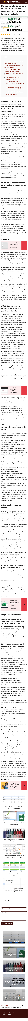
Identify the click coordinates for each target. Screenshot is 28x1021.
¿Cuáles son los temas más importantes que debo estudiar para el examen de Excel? (15, 83)
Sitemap (9, 1014)
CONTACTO (4, 1014)
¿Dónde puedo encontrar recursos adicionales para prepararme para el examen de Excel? (14, 92)
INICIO (2, 1013)
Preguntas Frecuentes (11, 79)
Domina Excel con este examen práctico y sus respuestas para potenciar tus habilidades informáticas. (13, 61)
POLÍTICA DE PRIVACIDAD (17, 1013)
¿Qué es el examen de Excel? (13, 77)
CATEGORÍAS (8, 1013)
